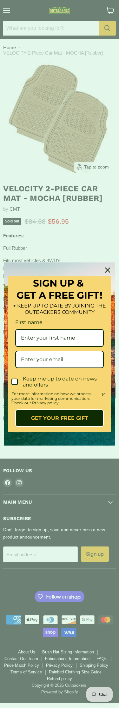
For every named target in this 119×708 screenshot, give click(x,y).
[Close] (107, 270)
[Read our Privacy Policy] (104, 394)
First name (29, 322)
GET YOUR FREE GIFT (59, 418)
